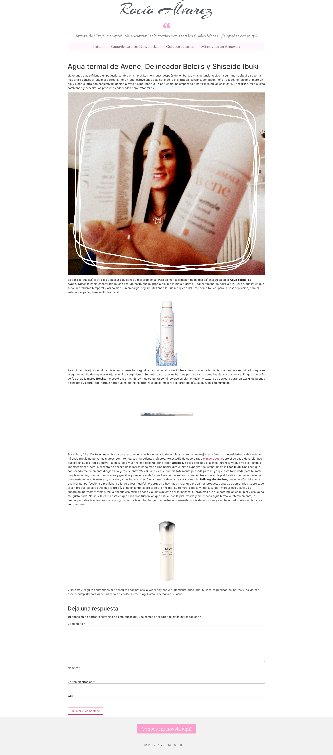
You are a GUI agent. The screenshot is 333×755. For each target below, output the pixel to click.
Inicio (98, 46)
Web (70, 695)
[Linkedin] (181, 745)
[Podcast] (175, 745)
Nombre (74, 668)
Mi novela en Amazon (220, 46)
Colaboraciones (180, 46)
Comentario (76, 623)
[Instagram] (169, 745)
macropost (213, 458)
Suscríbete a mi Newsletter (134, 46)
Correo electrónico (81, 681)
